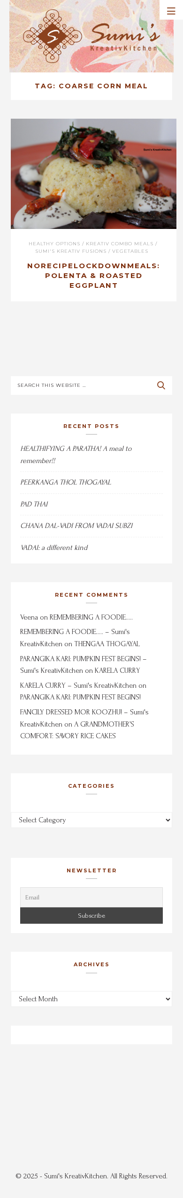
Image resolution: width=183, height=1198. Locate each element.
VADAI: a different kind (53, 547)
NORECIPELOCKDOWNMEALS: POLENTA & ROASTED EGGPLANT (93, 275)
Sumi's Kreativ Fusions (71, 251)
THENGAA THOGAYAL (107, 644)
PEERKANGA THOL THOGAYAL (65, 482)
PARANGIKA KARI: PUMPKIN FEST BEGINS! (80, 697)
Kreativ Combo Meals (119, 244)
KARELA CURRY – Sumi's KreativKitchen (78, 685)
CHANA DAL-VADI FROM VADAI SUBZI (76, 525)
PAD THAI (33, 504)
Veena (29, 617)
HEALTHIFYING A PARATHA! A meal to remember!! (75, 454)
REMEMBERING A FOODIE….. (91, 617)
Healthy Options (54, 244)
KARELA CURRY (117, 670)
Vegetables (130, 251)
